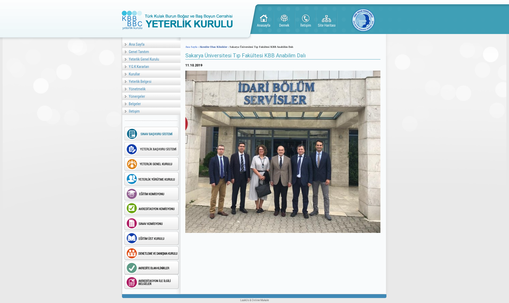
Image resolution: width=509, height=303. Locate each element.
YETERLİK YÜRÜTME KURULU (151, 179)
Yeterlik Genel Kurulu (144, 59)
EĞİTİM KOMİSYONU (151, 193)
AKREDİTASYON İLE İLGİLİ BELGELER (151, 283)
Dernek (284, 20)
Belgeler (135, 104)
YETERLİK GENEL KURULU (151, 164)
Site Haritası (326, 20)
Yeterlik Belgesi (140, 81)
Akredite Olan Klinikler (213, 46)
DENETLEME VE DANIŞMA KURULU (151, 253)
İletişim (305, 20)
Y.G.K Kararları (139, 67)
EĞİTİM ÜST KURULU (151, 238)
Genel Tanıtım (139, 52)
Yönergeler (137, 96)
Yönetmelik (137, 89)
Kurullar (134, 74)
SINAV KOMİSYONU (151, 223)
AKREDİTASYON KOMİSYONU (151, 208)
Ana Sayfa (263, 20)
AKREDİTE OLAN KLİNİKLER (151, 268)
